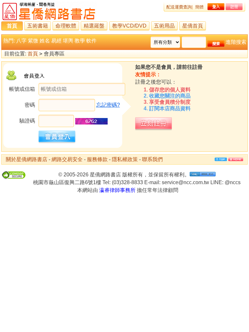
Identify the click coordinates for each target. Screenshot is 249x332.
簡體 (199, 7)
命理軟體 (65, 26)
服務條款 (97, 159)
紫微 (33, 40)
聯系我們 (152, 159)
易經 (56, 40)
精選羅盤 (94, 26)
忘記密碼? (108, 105)
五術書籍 (37, 26)
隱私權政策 (125, 159)
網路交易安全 (67, 159)
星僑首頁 (192, 26)
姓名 (45, 40)
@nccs (233, 182)
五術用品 (164, 26)
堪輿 (68, 40)
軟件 (91, 40)
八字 (21, 40)
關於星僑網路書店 (26, 159)
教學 (80, 40)
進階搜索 (236, 42)
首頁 (12, 26)
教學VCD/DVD (129, 26)
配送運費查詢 (179, 7)
